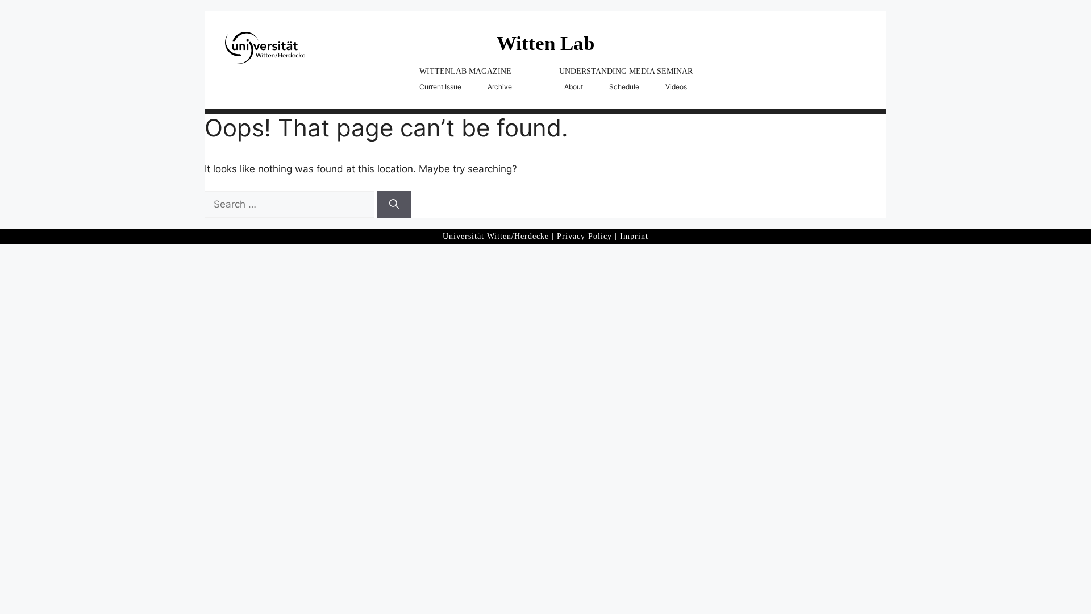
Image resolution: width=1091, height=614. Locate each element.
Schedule (624, 86)
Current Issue (440, 86)
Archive (500, 86)
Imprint (634, 236)
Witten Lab (545, 43)
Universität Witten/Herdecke (496, 236)
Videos (676, 86)
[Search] (394, 204)
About (573, 86)
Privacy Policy (584, 236)
